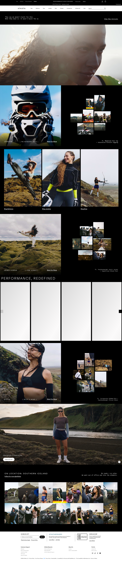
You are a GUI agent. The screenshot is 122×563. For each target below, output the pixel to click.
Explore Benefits (47, 550)
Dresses (61, 8)
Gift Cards (23, 553)
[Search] (105, 8)
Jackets (50, 8)
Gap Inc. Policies (94, 558)
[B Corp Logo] (82, 537)
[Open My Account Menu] (102, 1)
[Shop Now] (61, 4)
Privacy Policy (34, 540)
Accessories (69, 8)
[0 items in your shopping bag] (105, 1)
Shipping (22, 549)
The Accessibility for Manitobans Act (83, 558)
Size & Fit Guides (24, 555)
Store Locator (94, 550)
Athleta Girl (77, 8)
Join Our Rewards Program (49, 552)
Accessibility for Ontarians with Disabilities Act (66, 558)
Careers (70, 549)
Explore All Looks (8, 459)
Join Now (57, 539)
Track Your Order (24, 552)
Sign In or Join (77, 1)
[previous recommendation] (1, 314)
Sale (84, 8)
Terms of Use (48, 558)
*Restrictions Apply (25, 540)
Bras (56, 8)
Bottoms (38, 8)
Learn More (51, 539)
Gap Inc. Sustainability (73, 550)
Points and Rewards (48, 549)
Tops (44, 8)
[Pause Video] (119, 82)
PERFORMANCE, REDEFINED (28, 278)
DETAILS (84, 1)
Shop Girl (67, 4)
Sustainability (53, 558)
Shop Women (64, 4)
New (31, 8)
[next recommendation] (120, 314)
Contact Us (94, 549)
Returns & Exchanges (25, 550)
